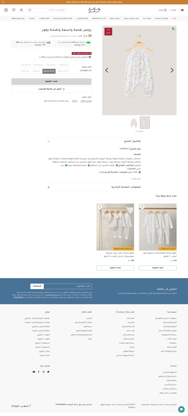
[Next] (106, 70)
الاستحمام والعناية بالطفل (81, 335)
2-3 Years (36, 71)
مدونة (132, 347)
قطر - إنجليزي (44, 351)
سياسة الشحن (170, 385)
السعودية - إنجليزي (42, 343)
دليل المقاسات (86, 70)
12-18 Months (63, 71)
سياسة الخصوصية (51, 295)
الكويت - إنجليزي (43, 335)
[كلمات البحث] (30, 10)
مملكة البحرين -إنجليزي (41, 327)
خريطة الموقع (128, 351)
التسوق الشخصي (170, 372)
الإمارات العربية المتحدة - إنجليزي (37, 318)
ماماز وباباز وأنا (128, 339)
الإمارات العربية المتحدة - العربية (37, 323)
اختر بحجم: (87, 67)
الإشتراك (37, 286)
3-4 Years (25, 71)
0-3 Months (63, 65)
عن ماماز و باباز (128, 335)
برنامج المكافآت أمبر (169, 351)
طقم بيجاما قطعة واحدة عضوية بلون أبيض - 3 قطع (160, 255)
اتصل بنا (131, 323)
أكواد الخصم (172, 347)
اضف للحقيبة (157, 268)
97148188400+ (18, 297)
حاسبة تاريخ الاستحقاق (167, 377)
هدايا (90, 339)
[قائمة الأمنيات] (142, 207)
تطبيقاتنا (173, 343)
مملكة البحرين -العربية (41, 331)
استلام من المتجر (170, 389)
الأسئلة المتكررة (128, 327)
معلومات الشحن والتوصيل (166, 318)
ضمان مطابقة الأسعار (168, 331)
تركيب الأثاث (172, 339)
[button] (174, 18)
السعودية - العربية (42, 347)
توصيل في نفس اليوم (168, 393)
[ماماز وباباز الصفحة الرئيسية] (94, 10)
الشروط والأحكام (170, 327)
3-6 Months (51, 65)
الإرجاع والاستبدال (170, 323)
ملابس (89, 318)
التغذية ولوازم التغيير (84, 331)
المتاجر (161, 10)
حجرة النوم (88, 327)
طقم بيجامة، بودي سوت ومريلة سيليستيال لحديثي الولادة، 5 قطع (119, 255)
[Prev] (172, 70)
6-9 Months (39, 65)
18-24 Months (49, 71)
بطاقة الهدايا (172, 381)
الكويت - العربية (44, 339)
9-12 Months (26, 65)
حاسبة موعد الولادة (126, 343)
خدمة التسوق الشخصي (125, 356)
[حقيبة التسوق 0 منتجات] (6, 10)
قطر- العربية (45, 356)
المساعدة (130, 318)
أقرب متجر (130, 331)
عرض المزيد (136, 179)
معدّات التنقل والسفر (83, 323)
